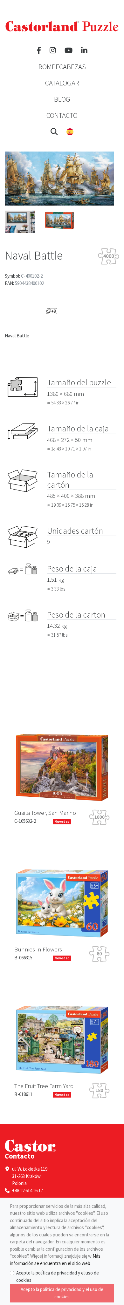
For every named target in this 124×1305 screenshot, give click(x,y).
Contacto (62, 115)
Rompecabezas (62, 66)
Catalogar (62, 82)
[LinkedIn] (84, 50)
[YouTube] (68, 50)
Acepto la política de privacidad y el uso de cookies (57, 1276)
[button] (54, 131)
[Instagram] (53, 50)
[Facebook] (39, 50)
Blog (62, 99)
